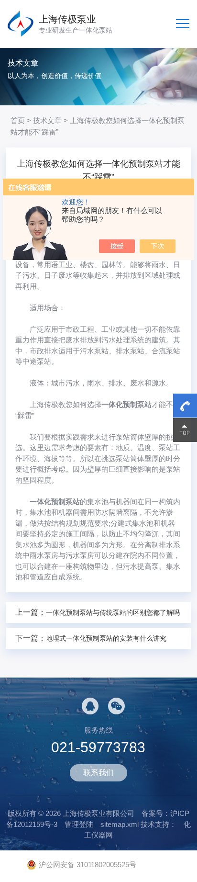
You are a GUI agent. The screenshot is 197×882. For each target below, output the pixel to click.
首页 (18, 120)
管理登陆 (79, 824)
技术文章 (47, 120)
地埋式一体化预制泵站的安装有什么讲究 (106, 638)
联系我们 (98, 773)
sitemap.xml (119, 824)
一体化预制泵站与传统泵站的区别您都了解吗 (113, 612)
